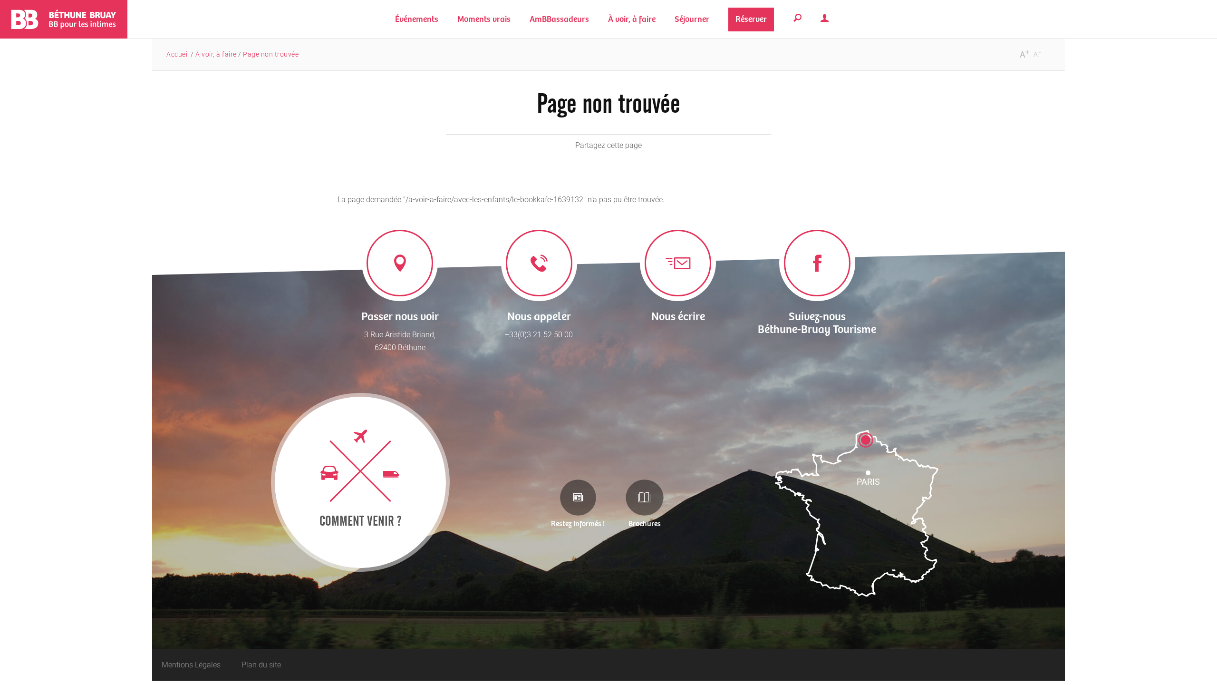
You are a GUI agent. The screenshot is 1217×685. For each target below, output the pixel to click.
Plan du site (261, 664)
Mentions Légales (191, 664)
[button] (484, 19)
